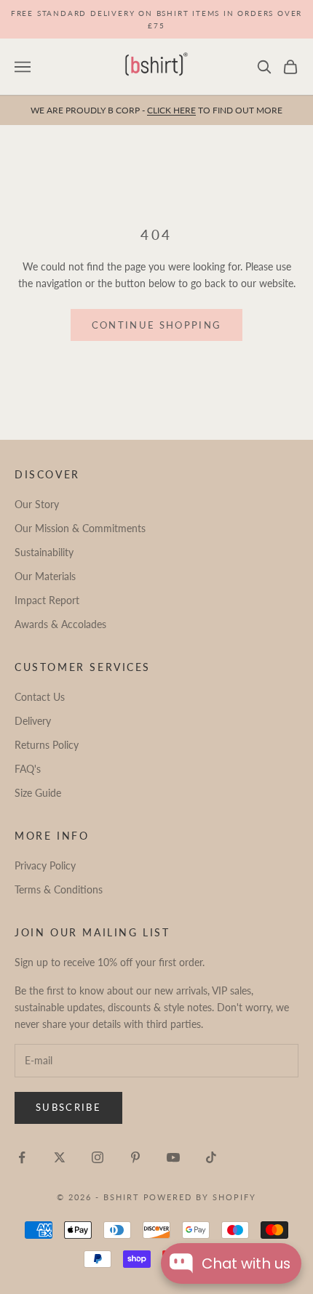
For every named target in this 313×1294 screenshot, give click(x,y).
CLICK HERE (171, 110)
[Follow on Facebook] (22, 1157)
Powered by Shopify (200, 1197)
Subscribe (68, 1107)
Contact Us (40, 697)
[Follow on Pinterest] (135, 1157)
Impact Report (47, 600)
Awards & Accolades (60, 624)
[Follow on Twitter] (59, 1157)
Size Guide (38, 793)
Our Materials (45, 576)
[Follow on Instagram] (97, 1157)
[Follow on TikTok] (211, 1157)
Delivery (33, 721)
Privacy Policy (45, 865)
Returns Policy (47, 745)
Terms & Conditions (59, 889)
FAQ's (28, 769)
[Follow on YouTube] (173, 1157)
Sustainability (44, 552)
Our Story (37, 504)
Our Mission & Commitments (80, 528)
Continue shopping (157, 325)
